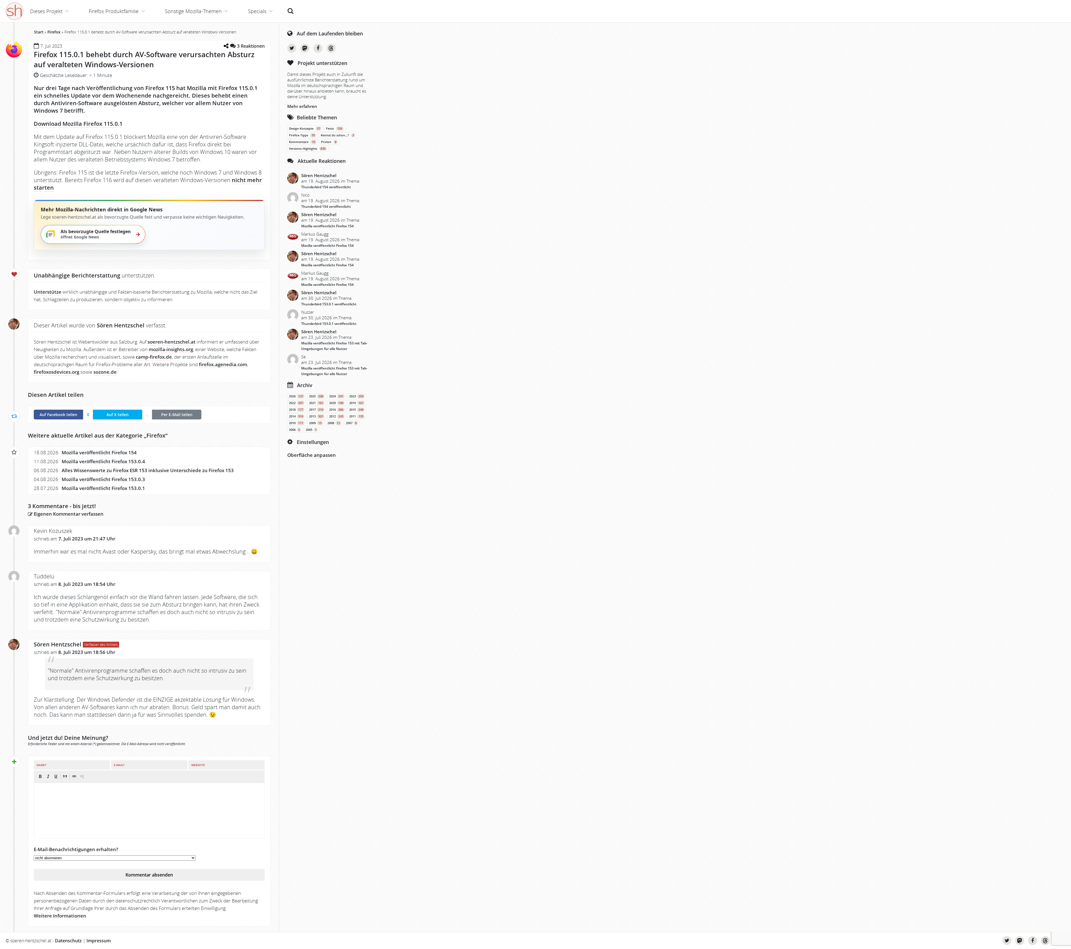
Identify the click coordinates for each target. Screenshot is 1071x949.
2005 (311, 430)
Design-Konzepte (304, 129)
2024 (336, 396)
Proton (328, 142)
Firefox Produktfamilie (114, 11)
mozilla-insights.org (171, 349)
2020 (336, 403)
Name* (41, 765)
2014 (296, 416)
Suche (290, 8)
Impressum (98, 941)
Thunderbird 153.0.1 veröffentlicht (328, 304)
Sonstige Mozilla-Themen (193, 11)
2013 (316, 416)
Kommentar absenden (149, 875)
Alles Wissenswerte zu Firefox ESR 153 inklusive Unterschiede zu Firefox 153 (148, 470)
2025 (316, 396)
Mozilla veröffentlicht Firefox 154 (99, 452)
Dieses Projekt (46, 11)
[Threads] (331, 48)
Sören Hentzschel (57, 644)
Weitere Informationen (60, 915)
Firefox (54, 32)
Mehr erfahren (302, 106)
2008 (333, 423)
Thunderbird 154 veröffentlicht (326, 187)
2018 (296, 410)
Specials (257, 11)
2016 (336, 410)
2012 (336, 416)
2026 (296, 396)
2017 (316, 410)
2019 (356, 403)
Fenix (334, 129)
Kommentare (302, 142)
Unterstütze (47, 292)
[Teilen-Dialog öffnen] (226, 46)
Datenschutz (68, 941)
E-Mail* (119, 765)
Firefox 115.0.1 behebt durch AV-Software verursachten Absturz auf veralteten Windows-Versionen (144, 59)
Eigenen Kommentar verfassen (68, 514)
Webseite (198, 765)
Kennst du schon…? (337, 135)
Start (39, 32)
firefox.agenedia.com (223, 364)
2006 (294, 430)
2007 (351, 423)
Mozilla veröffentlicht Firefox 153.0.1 (103, 488)
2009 (315, 423)
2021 (316, 403)
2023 (356, 396)
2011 (356, 416)
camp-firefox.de (154, 357)
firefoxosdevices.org (56, 372)
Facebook (317, 48)
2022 (296, 403)
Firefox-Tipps (302, 135)
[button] (40, 776)
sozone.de (105, 372)
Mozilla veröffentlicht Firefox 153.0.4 (103, 461)
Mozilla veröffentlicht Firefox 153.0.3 (103, 479)
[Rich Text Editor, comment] (149, 810)
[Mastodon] (304, 48)
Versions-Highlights (307, 149)
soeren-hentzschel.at (172, 342)
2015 (356, 410)
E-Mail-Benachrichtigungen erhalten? (76, 849)
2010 (296, 423)
